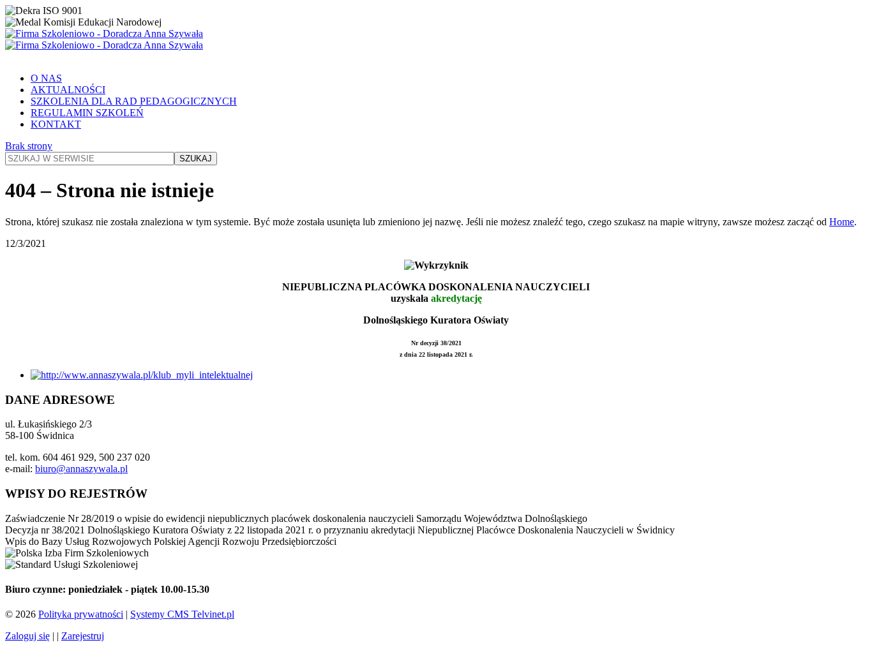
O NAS (46, 78)
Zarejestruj (82, 635)
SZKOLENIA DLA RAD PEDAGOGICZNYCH (134, 101)
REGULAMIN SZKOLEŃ (87, 112)
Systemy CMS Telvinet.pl (182, 614)
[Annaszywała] (436, 39)
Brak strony (28, 145)
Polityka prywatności (80, 614)
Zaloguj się (27, 635)
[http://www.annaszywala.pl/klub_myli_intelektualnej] (142, 374)
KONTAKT (56, 124)
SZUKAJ (195, 158)
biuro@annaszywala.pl (81, 468)
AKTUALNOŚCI (68, 89)
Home (841, 221)
